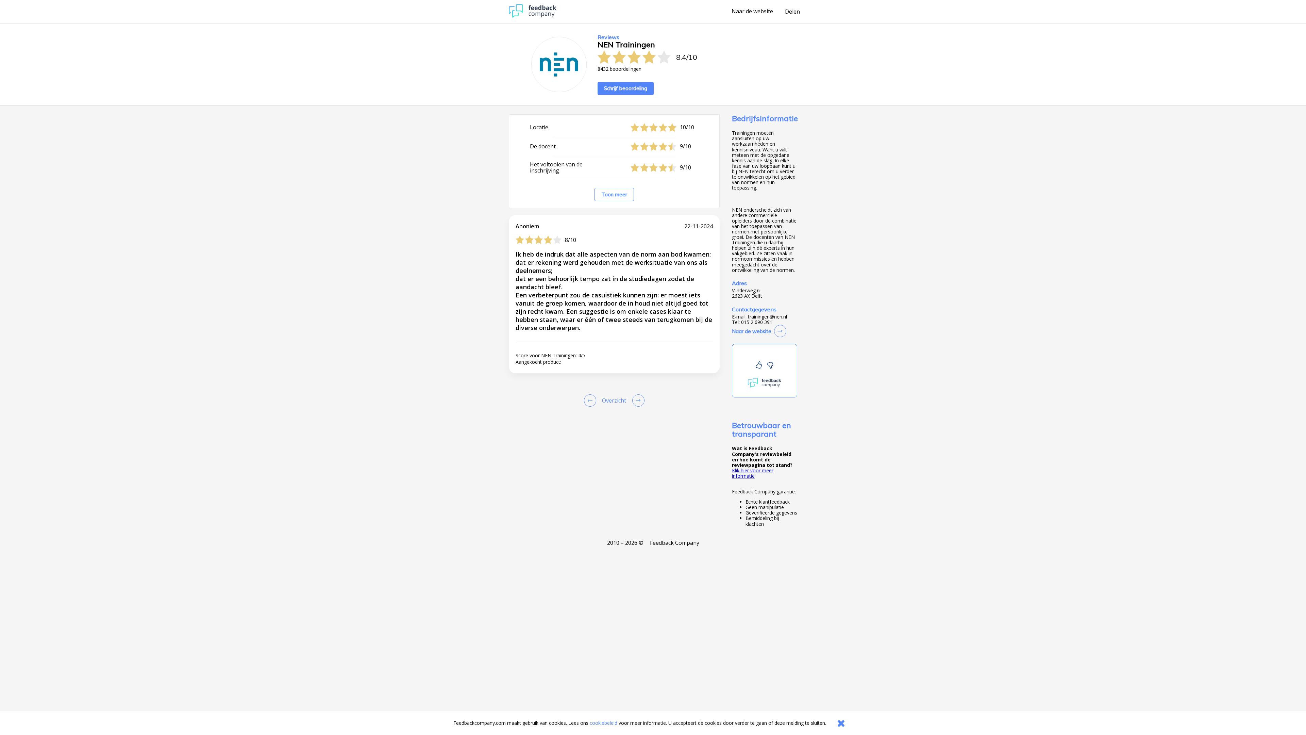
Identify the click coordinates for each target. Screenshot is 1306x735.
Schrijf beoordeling (625, 88)
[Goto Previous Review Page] (591, 400)
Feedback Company (674, 543)
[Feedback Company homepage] (532, 16)
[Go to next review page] (637, 400)
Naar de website (752, 11)
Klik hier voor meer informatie (752, 473)
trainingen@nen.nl (767, 317)
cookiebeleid (603, 723)
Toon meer (614, 194)
